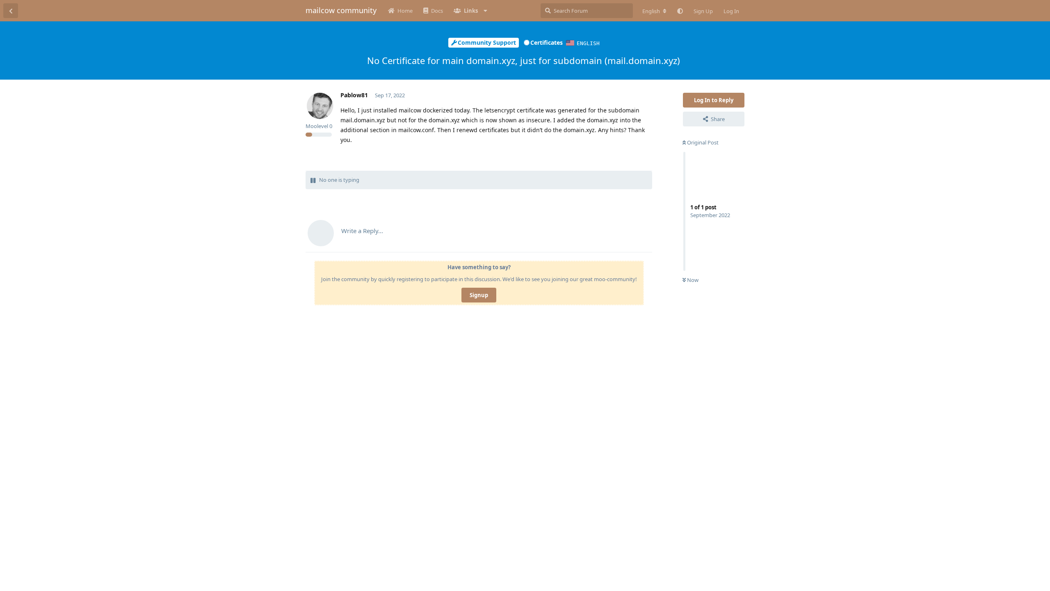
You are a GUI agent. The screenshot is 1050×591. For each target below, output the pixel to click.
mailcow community (341, 10)
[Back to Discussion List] (10, 10)
